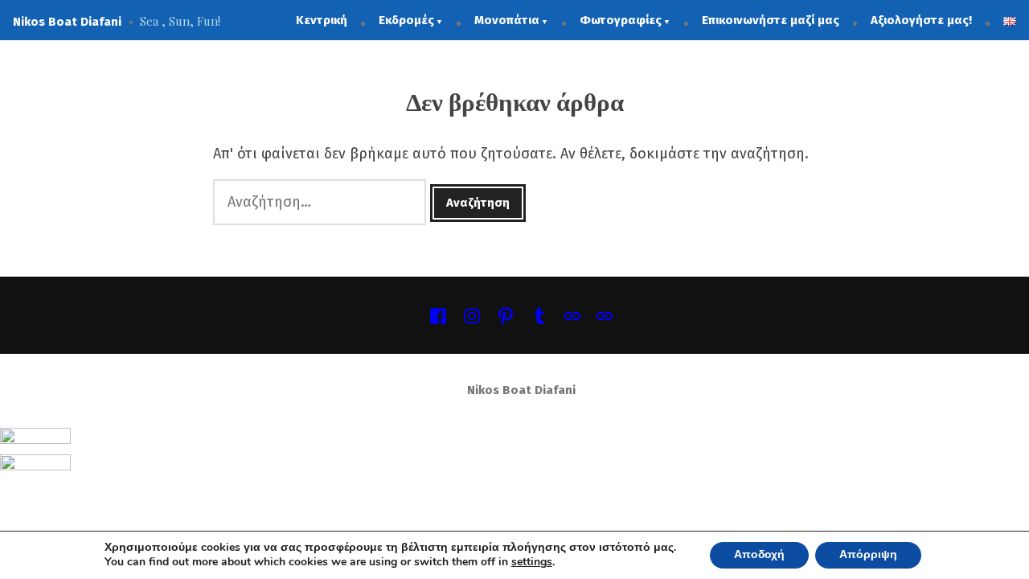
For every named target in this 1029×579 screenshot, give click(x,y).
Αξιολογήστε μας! (921, 20)
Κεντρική (321, 20)
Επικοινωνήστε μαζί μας (770, 20)
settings (531, 562)
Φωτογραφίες (621, 20)
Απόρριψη (868, 554)
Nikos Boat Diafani (67, 21)
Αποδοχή (759, 554)
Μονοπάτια (506, 20)
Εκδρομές (406, 20)
